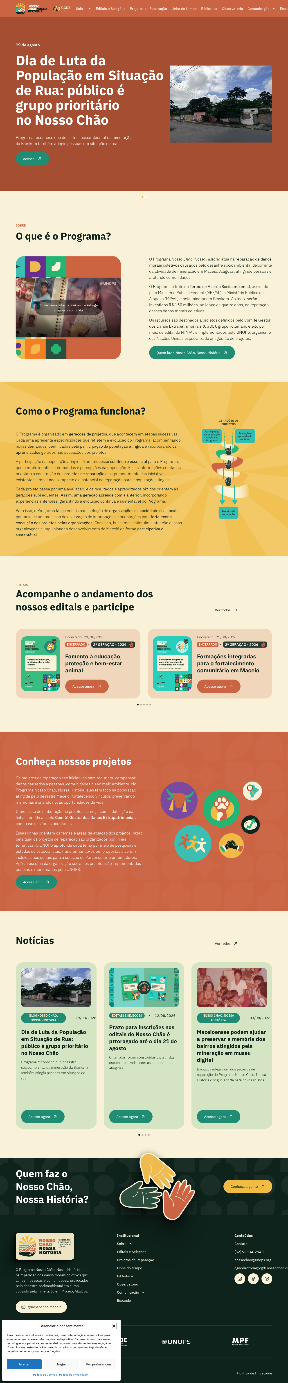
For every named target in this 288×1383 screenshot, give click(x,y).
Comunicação (259, 8)
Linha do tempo (184, 8)
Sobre (81, 8)
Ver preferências (98, 1364)
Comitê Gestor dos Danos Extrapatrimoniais (96, 817)
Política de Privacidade (73, 1374)
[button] (114, 1326)
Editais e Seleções (110, 8)
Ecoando (124, 1300)
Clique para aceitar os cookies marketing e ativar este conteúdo (68, 307)
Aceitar (24, 1364)
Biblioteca (209, 8)
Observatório (232, 8)
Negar (61, 1364)
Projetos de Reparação (148, 8)
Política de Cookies (45, 1374)
